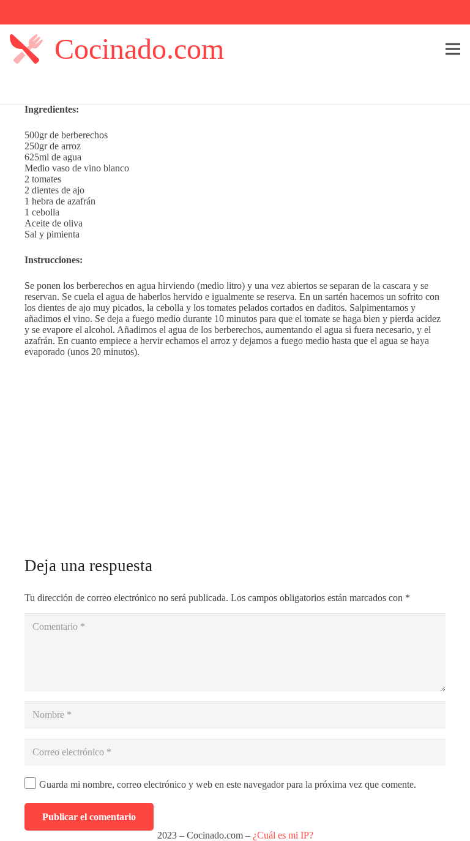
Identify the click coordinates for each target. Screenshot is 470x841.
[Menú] (453, 49)
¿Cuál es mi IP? (283, 835)
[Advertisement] (235, 449)
